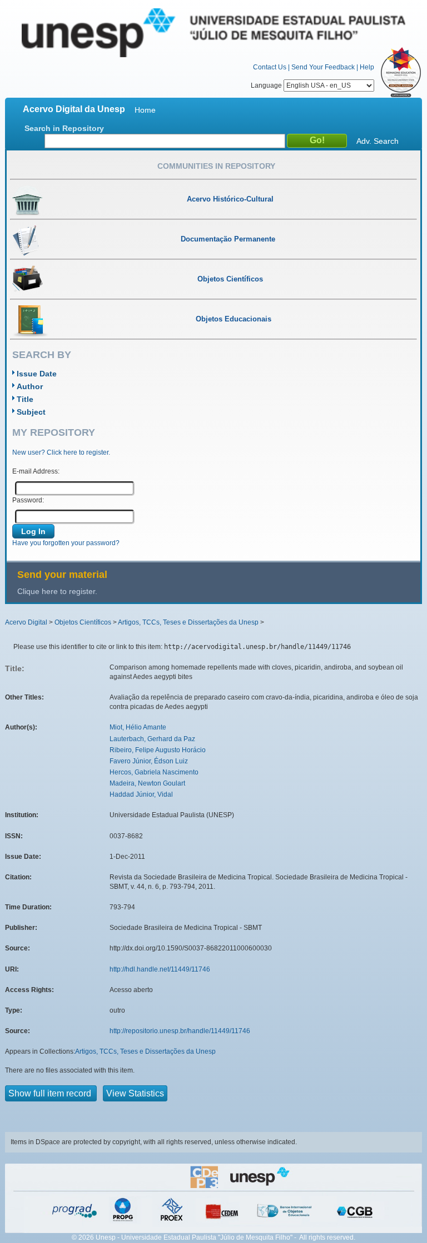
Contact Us (269, 67)
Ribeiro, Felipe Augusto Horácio (158, 750)
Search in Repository (64, 128)
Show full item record (50, 1093)
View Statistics (135, 1093)
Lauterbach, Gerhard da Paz (152, 739)
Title (25, 399)
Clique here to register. (57, 591)
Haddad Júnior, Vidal (141, 794)
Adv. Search (377, 141)
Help (367, 67)
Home (145, 109)
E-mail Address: (35, 471)
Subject (31, 411)
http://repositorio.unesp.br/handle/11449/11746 (180, 1031)
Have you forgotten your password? (66, 543)
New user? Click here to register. (61, 452)
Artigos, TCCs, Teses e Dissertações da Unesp (188, 622)
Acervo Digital (26, 622)
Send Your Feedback (323, 67)
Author (30, 386)
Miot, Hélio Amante (138, 727)
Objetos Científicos (82, 622)
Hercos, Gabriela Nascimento (154, 772)
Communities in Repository (216, 166)
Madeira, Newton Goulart (147, 783)
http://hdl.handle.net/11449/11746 (160, 969)
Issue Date (37, 373)
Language (267, 85)
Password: (28, 500)
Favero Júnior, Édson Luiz (149, 761)
